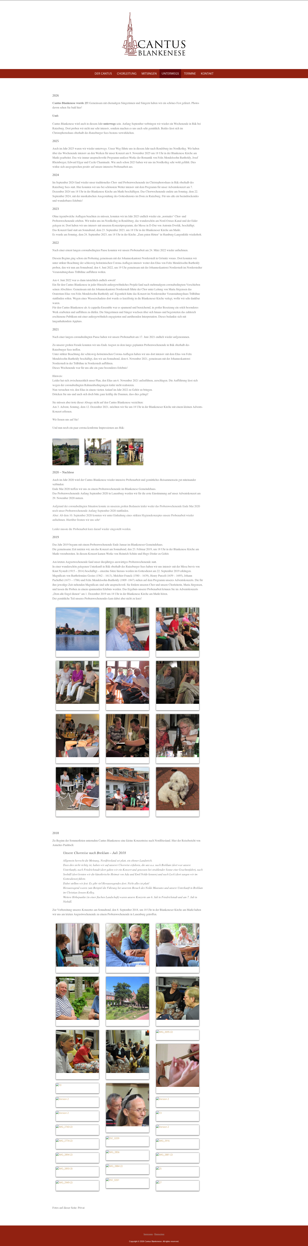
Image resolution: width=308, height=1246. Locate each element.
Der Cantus (103, 73)
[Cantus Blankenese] (154, 34)
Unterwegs (170, 73)
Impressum (148, 1234)
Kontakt (207, 73)
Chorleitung (127, 73)
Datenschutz (159, 1234)
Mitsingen (149, 73)
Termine (190, 73)
